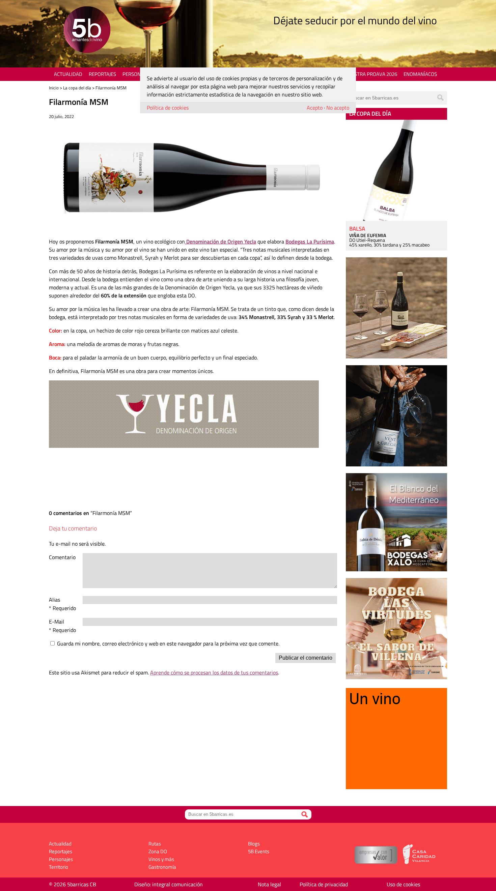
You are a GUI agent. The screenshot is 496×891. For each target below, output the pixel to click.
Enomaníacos (420, 74)
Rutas (154, 843)
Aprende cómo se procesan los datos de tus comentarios (214, 672)
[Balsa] (396, 170)
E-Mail (56, 621)
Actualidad (68, 74)
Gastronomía (162, 867)
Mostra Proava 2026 (372, 74)
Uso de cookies (403, 884)
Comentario (62, 557)
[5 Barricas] (86, 30)
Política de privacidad (324, 884)
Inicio (54, 87)
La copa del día (77, 87)
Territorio (58, 867)
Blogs (254, 843)
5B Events (258, 851)
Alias (54, 600)
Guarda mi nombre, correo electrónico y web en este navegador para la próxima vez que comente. (168, 643)
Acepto (315, 108)
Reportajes (102, 74)
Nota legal (269, 884)
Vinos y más (161, 859)
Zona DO (157, 851)
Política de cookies (168, 108)
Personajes (136, 74)
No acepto (337, 108)
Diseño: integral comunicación (168, 884)
